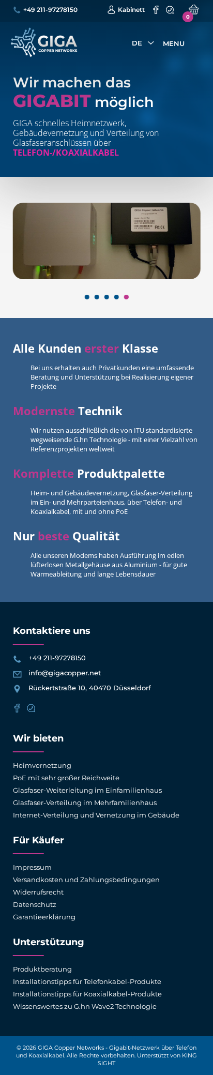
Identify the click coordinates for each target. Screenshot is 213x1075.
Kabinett (131, 9)
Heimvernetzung (42, 765)
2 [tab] (96, 297)
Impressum (32, 867)
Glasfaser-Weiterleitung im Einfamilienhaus (87, 790)
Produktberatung (42, 969)
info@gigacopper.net (64, 673)
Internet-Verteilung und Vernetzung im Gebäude (96, 815)
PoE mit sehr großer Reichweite (66, 778)
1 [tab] (86, 297)
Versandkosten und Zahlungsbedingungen (86, 879)
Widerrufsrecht (38, 892)
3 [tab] (106, 297)
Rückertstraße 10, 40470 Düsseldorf (89, 688)
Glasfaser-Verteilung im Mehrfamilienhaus (85, 802)
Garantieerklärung (44, 917)
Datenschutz (34, 904)
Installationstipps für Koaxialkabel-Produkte (87, 994)
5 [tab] (126, 297)
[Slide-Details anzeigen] (107, 243)
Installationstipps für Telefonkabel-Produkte (87, 981)
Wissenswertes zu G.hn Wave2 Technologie (85, 1006)
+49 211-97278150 (50, 9)
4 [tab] (116, 297)
